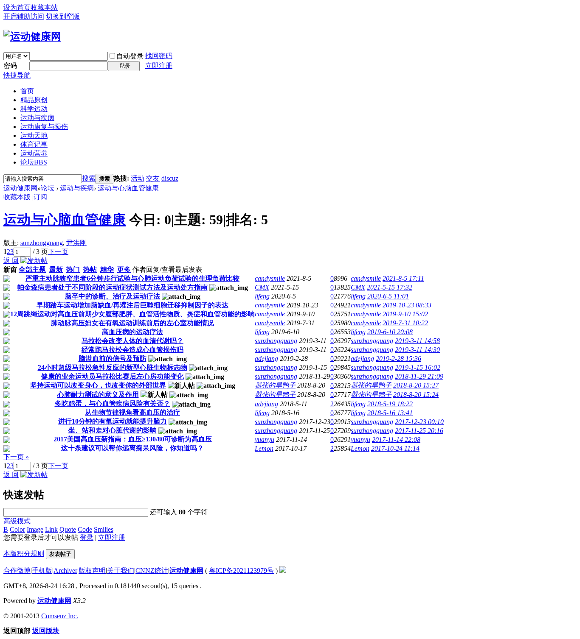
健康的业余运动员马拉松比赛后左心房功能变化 (112, 376)
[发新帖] (34, 260)
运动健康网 (20, 188)
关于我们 (120, 570)
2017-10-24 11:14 (395, 448)
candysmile (270, 278)
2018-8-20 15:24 (416, 394)
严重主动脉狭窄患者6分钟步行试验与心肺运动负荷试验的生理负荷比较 (132, 278)
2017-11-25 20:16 (419, 430)
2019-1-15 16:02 (417, 367)
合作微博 (17, 570)
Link (51, 529)
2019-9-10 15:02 (405, 314)
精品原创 (34, 99)
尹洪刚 (76, 242)
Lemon (264, 448)
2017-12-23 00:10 (419, 421)
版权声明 (92, 570)
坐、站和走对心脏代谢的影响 (112, 430)
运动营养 (34, 153)
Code (85, 529)
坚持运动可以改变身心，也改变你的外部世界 (98, 385)
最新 (56, 269)
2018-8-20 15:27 (416, 385)
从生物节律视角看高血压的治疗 (132, 412)
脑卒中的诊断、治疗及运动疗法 (112, 296)
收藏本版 (17, 197)
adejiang (266, 358)
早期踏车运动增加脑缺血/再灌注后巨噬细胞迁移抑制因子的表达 (132, 305)
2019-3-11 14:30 (417, 349)
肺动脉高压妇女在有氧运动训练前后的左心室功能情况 (132, 322)
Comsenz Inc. (59, 615)
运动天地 (34, 135)
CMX (262, 287)
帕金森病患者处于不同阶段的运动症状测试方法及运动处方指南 (112, 287)
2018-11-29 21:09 (419, 376)
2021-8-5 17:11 (403, 278)
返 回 (11, 260)
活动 (137, 178)
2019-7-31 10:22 (405, 322)
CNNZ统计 (151, 570)
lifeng (262, 296)
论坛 (33, 162)
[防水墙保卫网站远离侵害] (282, 570)
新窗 (10, 269)
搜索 (89, 178)
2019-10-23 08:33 (407, 305)
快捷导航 (17, 75)
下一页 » (16, 456)
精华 (107, 269)
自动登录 (130, 56)
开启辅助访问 (23, 16)
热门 (73, 269)
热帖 (90, 269)
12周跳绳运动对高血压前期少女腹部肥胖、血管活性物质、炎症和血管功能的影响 (132, 314)
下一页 (58, 251)
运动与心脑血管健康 (128, 188)
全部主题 (32, 269)
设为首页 (17, 7)
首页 (27, 91)
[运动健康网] (32, 36)
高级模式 (17, 521)
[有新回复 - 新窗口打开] (6, 279)
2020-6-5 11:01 (388, 296)
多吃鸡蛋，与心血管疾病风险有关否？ (112, 403)
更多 (124, 269)
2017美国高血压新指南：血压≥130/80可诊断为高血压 (132, 439)
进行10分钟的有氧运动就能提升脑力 (112, 421)
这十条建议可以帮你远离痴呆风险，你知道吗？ (132, 448)
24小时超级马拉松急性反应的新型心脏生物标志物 (112, 367)
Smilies (103, 529)
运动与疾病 (37, 117)
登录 (86, 537)
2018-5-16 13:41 (390, 412)
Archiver (65, 570)
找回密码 (158, 55)
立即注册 (158, 65)
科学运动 (34, 108)
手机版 (42, 570)
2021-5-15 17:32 (389, 287)
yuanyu (264, 439)
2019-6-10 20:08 (390, 331)
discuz (169, 178)
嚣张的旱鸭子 (275, 385)
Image (35, 529)
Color (17, 529)
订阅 (40, 197)
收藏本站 (44, 7)
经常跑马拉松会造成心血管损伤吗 (132, 349)
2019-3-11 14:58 (417, 340)
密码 (10, 65)
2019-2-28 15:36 (398, 358)
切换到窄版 (63, 16)
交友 (153, 178)
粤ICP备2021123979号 (241, 570)
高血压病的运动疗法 (132, 331)
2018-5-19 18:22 (390, 403)
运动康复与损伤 (44, 126)
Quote (67, 529)
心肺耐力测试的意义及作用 (98, 394)
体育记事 (34, 144)
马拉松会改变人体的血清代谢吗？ (132, 340)
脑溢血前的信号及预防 (112, 358)
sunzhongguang (41, 242)
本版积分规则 (23, 553)
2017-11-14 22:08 (396, 439)
